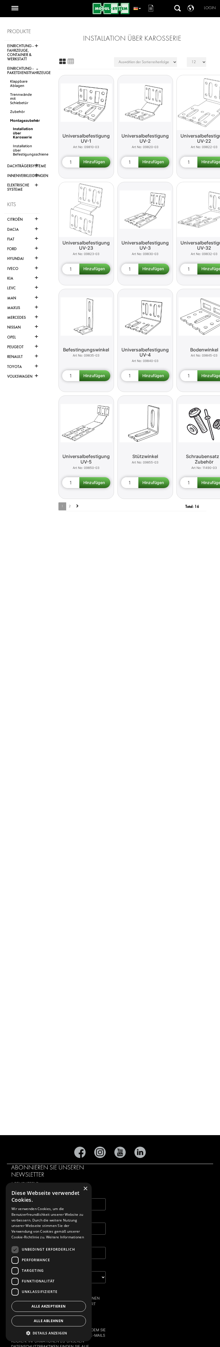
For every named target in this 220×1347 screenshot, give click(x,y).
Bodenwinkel (204, 350)
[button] (48, 1333)
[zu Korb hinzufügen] (94, 162)
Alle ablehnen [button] (48, 1320)
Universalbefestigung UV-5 (86, 459)
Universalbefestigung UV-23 (86, 245)
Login (210, 7)
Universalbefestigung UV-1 (86, 138)
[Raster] (62, 61)
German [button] (137, 7)
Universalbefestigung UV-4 (145, 352)
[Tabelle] (71, 61)
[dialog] (49, 1262)
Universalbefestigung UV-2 (145, 138)
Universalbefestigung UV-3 (145, 245)
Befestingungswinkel (86, 350)
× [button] (85, 1189)
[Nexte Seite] (77, 506)
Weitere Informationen (65, 1237)
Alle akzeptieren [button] (49, 1306)
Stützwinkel (145, 456)
